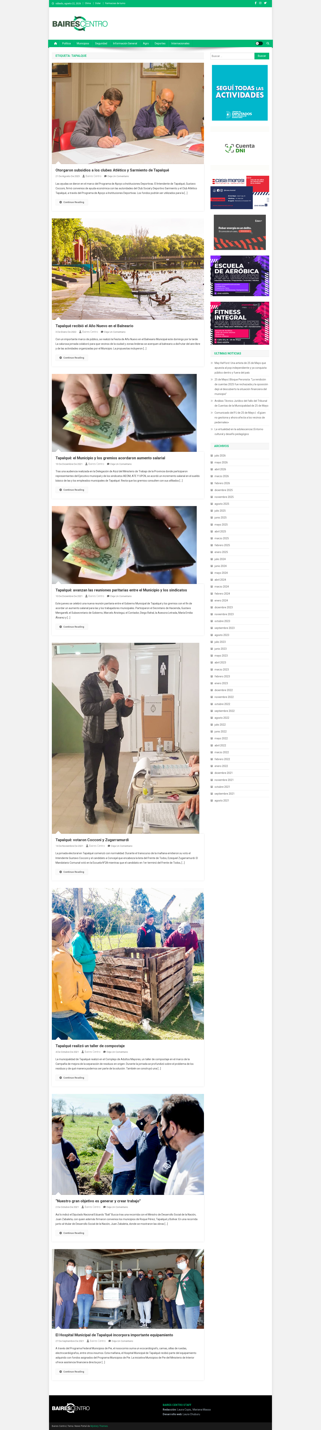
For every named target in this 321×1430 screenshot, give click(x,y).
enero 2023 (221, 683)
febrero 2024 (222, 593)
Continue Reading (73, 202)
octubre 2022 (222, 704)
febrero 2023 (222, 676)
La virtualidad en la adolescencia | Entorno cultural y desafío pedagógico (239, 432)
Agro (146, 43)
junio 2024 (221, 566)
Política (66, 43)
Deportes (160, 43)
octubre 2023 (222, 621)
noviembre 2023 (224, 614)
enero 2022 (221, 766)
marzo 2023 (222, 669)
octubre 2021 (222, 786)
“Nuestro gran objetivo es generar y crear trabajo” (98, 1201)
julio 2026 (220, 455)
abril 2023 (220, 662)
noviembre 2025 (224, 496)
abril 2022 (220, 745)
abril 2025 (220, 531)
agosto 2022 (222, 717)
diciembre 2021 (224, 772)
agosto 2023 (222, 635)
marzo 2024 (222, 586)
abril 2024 (220, 579)
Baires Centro (93, 176)
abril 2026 (220, 469)
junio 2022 (221, 731)
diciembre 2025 (224, 490)
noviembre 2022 (224, 697)
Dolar (98, 3)
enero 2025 (221, 552)
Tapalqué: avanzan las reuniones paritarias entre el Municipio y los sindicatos (121, 590)
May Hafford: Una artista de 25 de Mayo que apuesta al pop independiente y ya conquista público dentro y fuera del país (241, 367)
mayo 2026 (221, 462)
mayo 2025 (221, 524)
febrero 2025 (222, 545)
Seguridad (101, 43)
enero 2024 (221, 600)
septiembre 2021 (225, 793)
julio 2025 (220, 510)
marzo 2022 (222, 752)
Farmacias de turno (115, 3)
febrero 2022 (222, 759)
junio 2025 (221, 517)
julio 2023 (220, 641)
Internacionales (180, 43)
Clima (88, 3)
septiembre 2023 (225, 627)
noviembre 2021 (224, 779)
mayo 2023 (221, 655)
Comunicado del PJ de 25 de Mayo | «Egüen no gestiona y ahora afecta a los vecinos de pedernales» (240, 417)
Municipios (83, 43)
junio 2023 (221, 648)
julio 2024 (220, 559)
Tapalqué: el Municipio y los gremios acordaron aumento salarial (110, 458)
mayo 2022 (221, 738)
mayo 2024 (221, 572)
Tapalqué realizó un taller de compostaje (90, 1046)
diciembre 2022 (224, 690)
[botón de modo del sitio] (259, 43)
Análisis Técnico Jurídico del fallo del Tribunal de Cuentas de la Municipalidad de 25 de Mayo (241, 403)
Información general (125, 43)
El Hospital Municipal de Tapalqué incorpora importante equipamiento (114, 1335)
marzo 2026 (222, 476)
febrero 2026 (222, 483)
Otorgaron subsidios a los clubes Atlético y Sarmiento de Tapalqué (112, 170)
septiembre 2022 (225, 710)
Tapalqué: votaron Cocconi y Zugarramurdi (92, 840)
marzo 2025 (222, 538)
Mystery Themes (99, 1426)
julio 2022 (220, 724)
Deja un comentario (118, 176)
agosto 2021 (222, 800)
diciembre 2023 (224, 607)
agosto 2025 (222, 503)
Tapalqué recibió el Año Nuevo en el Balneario (94, 326)
